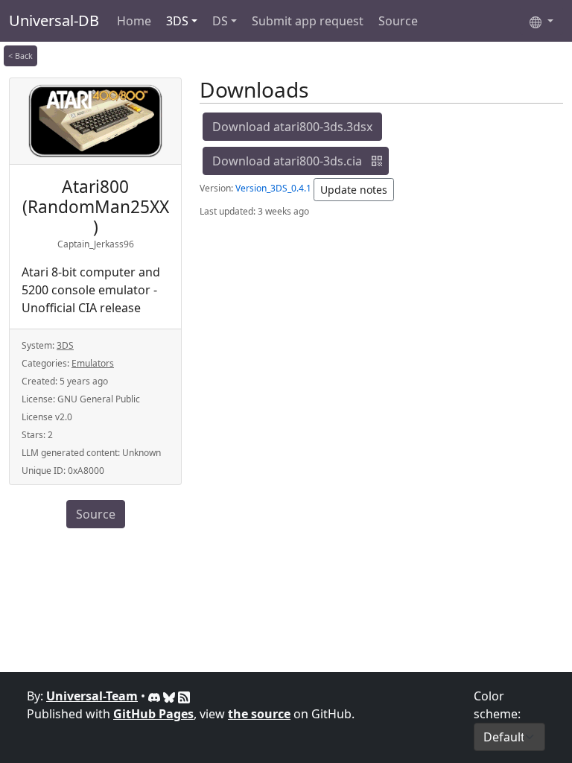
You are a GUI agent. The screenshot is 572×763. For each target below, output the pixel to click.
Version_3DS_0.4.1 (273, 188)
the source (259, 714)
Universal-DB (54, 20)
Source (398, 21)
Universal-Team (92, 696)
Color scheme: (497, 705)
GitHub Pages (153, 714)
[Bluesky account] (170, 696)
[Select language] (541, 21)
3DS (177, 21)
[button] (377, 161)
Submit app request (307, 21)
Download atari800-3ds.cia (287, 161)
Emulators (93, 363)
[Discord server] (155, 696)
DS (220, 21)
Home (134, 21)
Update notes (353, 190)
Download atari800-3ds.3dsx (292, 126)
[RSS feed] (184, 696)
